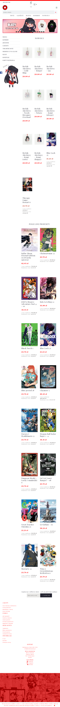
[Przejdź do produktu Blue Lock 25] (48, 334)
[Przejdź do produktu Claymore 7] (48, 377)
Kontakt (5, 640)
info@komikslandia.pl (30, 648)
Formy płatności (7, 607)
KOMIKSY (6, 40)
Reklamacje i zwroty (8, 609)
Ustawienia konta (7, 633)
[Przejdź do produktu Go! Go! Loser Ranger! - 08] (48, 464)
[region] (30, 25)
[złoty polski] (34, 4)
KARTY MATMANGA (9, 60)
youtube (31, 664)
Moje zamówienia (7, 630)
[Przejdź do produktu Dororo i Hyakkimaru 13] (29, 420)
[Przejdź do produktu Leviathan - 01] (48, 511)
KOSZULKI (6, 57)
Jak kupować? (6, 616)
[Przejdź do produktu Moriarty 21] (29, 555)
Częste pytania (6, 619)
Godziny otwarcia (7, 617)
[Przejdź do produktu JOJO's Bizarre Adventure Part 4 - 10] (29, 288)
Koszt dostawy (6, 611)
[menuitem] (12, 15)
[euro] (36, 4)
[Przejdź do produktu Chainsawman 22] (48, 240)
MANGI (5, 37)
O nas (4, 638)
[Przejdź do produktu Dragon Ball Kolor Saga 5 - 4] (48, 420)
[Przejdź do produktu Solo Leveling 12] (48, 288)
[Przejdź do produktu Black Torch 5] (29, 334)
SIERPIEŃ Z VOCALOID (10, 51)
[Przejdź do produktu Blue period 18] (29, 377)
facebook (30, 661)
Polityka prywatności (8, 621)
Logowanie (5, 628)
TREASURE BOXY (8, 48)
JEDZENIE (6, 43)
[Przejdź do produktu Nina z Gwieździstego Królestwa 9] (48, 555)
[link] (30, 25)
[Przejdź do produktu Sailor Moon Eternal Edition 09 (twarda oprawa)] (29, 240)
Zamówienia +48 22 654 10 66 (30, 647)
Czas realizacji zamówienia (9, 605)
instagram (30, 663)
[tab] (16, 31)
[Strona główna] (5, 7)
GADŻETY (6, 45)
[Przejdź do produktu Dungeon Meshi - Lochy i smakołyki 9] (29, 464)
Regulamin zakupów (8, 623)
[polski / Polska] (31, 4)
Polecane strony (7, 642)
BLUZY (5, 54)
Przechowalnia (6, 632)
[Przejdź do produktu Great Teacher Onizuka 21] (29, 511)
